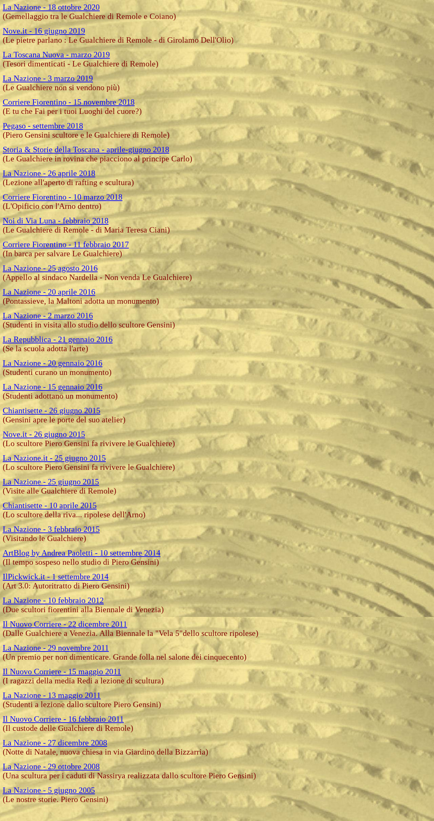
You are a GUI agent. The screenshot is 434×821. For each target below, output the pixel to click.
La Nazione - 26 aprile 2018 (49, 173)
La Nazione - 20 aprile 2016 (49, 291)
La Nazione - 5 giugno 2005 (49, 790)
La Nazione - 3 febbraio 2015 (51, 529)
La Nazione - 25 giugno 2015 (51, 481)
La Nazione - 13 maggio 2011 (52, 695)
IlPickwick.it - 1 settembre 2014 (55, 576)
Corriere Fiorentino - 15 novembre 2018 (69, 102)
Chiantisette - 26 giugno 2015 (51, 410)
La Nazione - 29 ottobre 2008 (51, 766)
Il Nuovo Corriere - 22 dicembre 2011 (65, 624)
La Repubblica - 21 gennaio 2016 (58, 339)
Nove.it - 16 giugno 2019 (44, 30)
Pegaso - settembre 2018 (43, 125)
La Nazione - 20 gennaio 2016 (52, 363)
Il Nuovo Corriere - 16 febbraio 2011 (63, 719)
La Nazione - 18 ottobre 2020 (51, 7)
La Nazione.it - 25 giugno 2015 (54, 458)
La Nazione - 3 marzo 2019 (48, 78)
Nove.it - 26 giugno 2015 (44, 434)
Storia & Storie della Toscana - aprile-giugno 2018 (86, 149)
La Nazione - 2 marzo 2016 (48, 315)
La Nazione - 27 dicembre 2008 (55, 742)
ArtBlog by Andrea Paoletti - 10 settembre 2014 (81, 552)
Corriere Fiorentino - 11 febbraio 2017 (66, 244)
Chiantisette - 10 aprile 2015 (50, 505)
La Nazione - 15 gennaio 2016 (52, 386)
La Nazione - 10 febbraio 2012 (53, 600)
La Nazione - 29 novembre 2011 (56, 647)
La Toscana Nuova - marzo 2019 (56, 54)
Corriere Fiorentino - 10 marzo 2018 (62, 197)
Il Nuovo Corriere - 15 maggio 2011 (62, 671)
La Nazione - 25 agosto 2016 (50, 268)
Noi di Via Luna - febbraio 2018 (55, 220)
